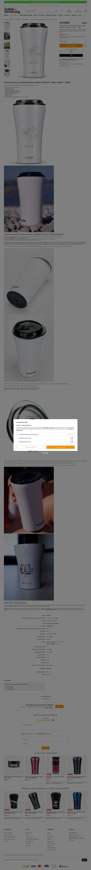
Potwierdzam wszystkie (60, 447)
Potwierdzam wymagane (30, 447)
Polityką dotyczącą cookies (48, 427)
